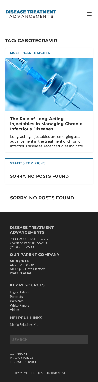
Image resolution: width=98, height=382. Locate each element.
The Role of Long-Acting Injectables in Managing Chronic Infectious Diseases (46, 124)
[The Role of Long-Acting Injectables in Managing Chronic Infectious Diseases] (49, 84)
